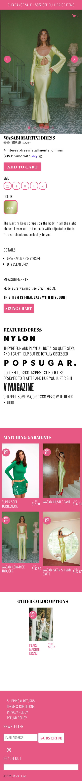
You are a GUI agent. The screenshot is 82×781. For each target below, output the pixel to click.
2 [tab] (35, 127)
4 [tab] (47, 127)
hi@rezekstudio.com (17, 767)
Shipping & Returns (21, 700)
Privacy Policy (17, 712)
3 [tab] (41, 127)
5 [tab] (53, 127)
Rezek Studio (19, 776)
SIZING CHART (18, 308)
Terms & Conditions (20, 706)
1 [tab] (29, 127)
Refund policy (17, 717)
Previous (7, 59)
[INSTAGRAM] (9, 749)
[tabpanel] (41, 72)
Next (74, 59)
